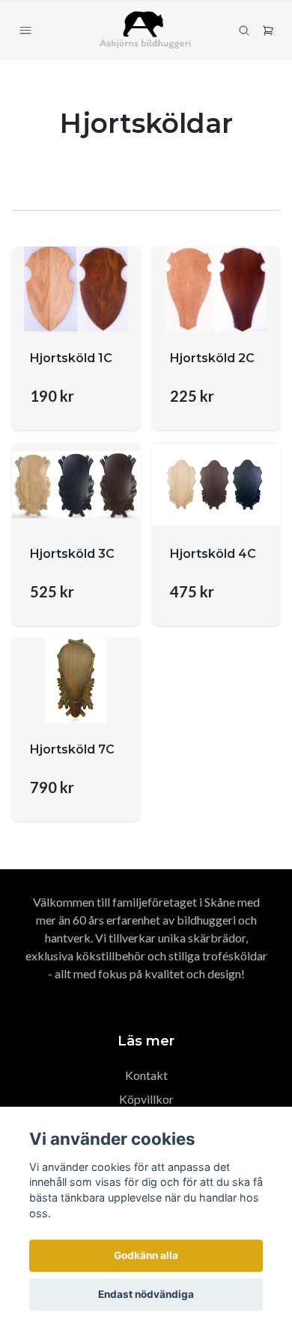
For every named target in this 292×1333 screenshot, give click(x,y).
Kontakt (146, 1075)
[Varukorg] (268, 31)
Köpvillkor (146, 1099)
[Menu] (25, 30)
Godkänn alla (146, 1255)
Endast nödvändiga (146, 1294)
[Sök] (244, 31)
